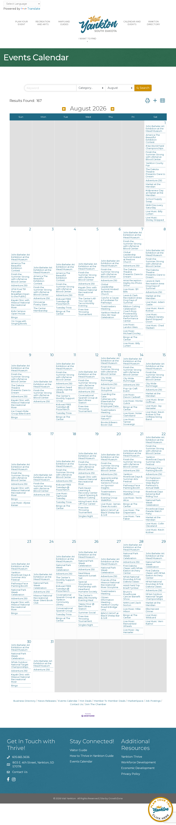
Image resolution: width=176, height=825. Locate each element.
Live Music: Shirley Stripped (155, 218)
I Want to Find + (87, 40)
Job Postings (153, 700)
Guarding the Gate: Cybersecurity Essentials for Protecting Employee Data (109, 400)
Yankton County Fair (154, 164)
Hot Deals (85, 700)
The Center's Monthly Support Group (65, 398)
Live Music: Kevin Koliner (155, 309)
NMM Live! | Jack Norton (132, 604)
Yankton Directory (153, 23)
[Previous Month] (63, 109)
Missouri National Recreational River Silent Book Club (43, 599)
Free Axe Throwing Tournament (85, 312)
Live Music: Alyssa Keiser (20, 504)
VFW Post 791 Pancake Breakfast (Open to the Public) (20, 293)
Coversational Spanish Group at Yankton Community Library (65, 600)
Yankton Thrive (131, 756)
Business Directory (24, 700)
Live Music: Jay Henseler (154, 407)
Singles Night (85, 516)
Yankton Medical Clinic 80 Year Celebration (110, 315)
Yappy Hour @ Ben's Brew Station (86, 606)
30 (29, 642)
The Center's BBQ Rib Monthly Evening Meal (87, 597)
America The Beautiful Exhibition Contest (153, 138)
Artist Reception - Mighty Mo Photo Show (133, 283)
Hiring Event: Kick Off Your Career (87, 502)
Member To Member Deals (109, 700)
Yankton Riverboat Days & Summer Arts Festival (132, 478)
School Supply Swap (154, 200)
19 (96, 434)
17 (52, 434)
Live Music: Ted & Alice (132, 499)
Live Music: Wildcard (151, 616)
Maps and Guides (64, 23)
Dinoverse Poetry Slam (40, 303)
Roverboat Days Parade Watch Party (155, 511)
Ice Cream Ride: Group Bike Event (21, 412)
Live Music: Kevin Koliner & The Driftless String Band (155, 416)
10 (52, 355)
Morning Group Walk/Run (131, 492)
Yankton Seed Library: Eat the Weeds (64, 389)
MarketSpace (135, 700)
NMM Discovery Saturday (154, 206)
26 (96, 541)
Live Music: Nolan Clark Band (132, 414)
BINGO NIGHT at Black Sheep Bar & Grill (110, 512)
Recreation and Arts (43, 23)
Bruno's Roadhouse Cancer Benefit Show (131, 595)
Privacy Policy (130, 774)
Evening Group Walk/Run (109, 499)
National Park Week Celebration (153, 502)
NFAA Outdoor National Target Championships (154, 596)
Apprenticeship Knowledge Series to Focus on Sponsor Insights (109, 483)
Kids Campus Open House (18, 312)
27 (119, 541)
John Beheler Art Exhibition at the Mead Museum (155, 128)
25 (74, 541)
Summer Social (87, 612)
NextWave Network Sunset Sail (87, 575)
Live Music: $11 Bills (130, 290)
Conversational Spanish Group (64, 609)
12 (96, 355)
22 (164, 434)
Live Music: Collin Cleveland (155, 524)
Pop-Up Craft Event (130, 389)
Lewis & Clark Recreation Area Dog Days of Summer (132, 299)
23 (29, 541)
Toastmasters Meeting (108, 307)
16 (29, 434)
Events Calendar (67, 700)
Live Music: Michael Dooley (132, 332)
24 (51, 541)
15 (164, 355)
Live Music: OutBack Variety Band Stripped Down (155, 318)
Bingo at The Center (63, 312)
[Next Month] (112, 109)
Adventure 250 (154, 180)
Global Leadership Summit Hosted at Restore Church (109, 289)
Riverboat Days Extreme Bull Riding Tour (154, 494)
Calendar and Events (132, 23)
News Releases (47, 700)
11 (75, 355)
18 (74, 434)
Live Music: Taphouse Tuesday (62, 496)
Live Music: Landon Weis (130, 326)
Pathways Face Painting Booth (131, 486)
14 (141, 355)
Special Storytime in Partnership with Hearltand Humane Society (87, 587)
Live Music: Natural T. (107, 417)
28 (141, 541)
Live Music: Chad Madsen (155, 326)
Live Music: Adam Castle (155, 303)
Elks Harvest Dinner (152, 610)
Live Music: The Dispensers (131, 511)
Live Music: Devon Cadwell (131, 396)
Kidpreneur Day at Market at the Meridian (154, 193)
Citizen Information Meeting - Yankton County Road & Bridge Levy (109, 603)
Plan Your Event (21, 23)
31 (52, 642)
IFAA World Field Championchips (155, 147)
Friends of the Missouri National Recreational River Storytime (110, 584)
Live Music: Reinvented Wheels (129, 623)
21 (141, 434)
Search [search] (144, 88)
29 (164, 541)
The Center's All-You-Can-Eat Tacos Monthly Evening (87, 302)
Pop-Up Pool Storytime (108, 389)
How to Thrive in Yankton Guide (92, 755)
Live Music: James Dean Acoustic (110, 505)
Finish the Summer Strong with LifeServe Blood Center (155, 156)
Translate (33, 8)
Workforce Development (138, 762)
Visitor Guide (78, 750)
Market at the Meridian (153, 185)
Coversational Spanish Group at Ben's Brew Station (87, 399)
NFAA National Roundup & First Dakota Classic (132, 579)
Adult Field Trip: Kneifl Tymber (131, 586)
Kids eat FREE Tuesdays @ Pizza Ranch (63, 301)
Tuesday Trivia (64, 307)
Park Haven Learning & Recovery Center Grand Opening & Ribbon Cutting (87, 493)
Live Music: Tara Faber (131, 517)
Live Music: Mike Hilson (132, 610)
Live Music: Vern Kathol (154, 622)
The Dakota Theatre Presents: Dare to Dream (155, 173)
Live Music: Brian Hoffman (155, 401)
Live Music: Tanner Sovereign (129, 422)
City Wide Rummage (107, 379)
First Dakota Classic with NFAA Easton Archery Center (132, 569)
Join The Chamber (95, 704)
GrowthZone (115, 798)
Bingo (14, 317)
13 (119, 355)
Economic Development (138, 768)
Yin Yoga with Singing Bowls (19, 322)
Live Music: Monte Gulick (133, 402)
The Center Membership (41, 309)
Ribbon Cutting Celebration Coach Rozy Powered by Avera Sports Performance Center (131, 313)
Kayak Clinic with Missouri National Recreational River (20, 304)
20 (119, 434)
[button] (148, 100)
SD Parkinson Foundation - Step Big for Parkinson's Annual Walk (153, 483)
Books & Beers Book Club (109, 423)
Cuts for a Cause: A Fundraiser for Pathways (110, 300)
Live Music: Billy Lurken (154, 212)
